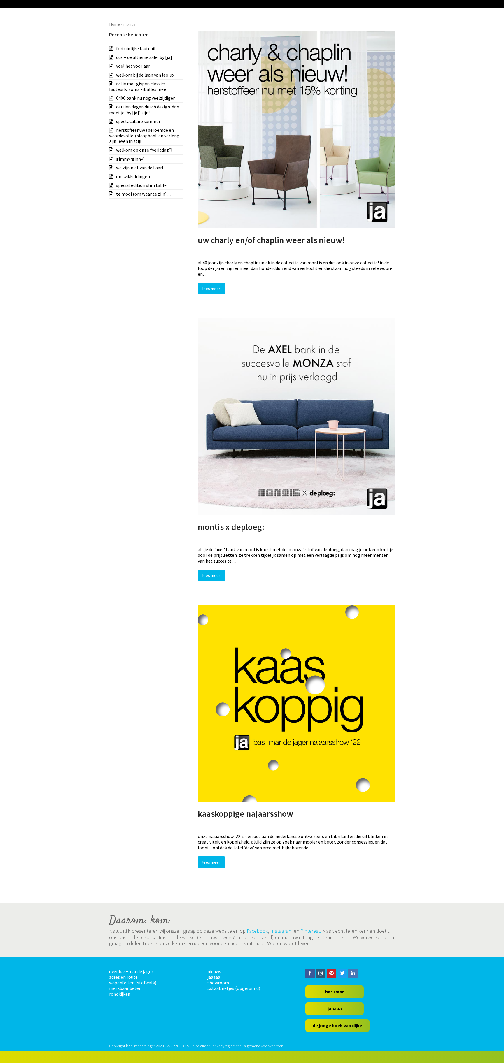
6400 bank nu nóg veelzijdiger (145, 98)
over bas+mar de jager (131, 971)
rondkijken (119, 994)
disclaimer (200, 1045)
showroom (218, 982)
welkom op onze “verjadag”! (144, 150)
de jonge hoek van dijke (337, 1025)
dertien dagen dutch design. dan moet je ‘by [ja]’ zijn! (144, 109)
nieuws (214, 971)
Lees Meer (211, 288)
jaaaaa (213, 977)
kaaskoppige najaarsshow (245, 813)
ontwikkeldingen (133, 176)
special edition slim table (141, 185)
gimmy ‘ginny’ (130, 159)
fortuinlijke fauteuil (135, 48)
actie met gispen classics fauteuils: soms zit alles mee (137, 86)
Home (114, 24)
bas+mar (334, 992)
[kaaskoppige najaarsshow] (296, 703)
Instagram (281, 930)
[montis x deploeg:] (296, 416)
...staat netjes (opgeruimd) (233, 988)
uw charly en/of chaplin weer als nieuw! (271, 240)
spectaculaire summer (138, 121)
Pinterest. (310, 930)
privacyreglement (226, 1045)
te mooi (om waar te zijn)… (143, 194)
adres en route (123, 977)
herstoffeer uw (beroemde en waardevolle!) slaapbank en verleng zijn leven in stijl (144, 135)
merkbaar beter (125, 988)
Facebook (257, 930)
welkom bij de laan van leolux (145, 75)
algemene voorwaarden (263, 1045)
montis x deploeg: (231, 526)
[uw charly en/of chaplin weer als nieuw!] (296, 129)
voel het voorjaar (133, 66)
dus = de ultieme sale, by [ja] (144, 57)
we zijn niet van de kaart (140, 168)
